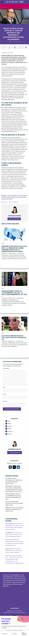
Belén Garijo (4, 202)
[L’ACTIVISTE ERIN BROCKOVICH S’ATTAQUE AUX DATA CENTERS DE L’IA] (14, 324)
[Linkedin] (18, 467)
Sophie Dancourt (12, 253)
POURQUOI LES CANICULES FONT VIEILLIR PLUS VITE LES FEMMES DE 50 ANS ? (13, 534)
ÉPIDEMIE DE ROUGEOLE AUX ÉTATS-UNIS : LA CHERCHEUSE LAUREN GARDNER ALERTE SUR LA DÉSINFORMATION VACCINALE (14, 249)
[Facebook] (10, 467)
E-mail (4, 394)
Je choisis (14, 633)
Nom (4, 387)
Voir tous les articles (14, 218)
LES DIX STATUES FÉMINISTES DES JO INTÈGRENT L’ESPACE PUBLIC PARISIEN (13, 550)
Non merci (4, 633)
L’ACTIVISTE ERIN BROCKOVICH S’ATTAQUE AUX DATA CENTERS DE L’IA (14, 337)
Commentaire (6, 368)
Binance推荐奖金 (9, 523)
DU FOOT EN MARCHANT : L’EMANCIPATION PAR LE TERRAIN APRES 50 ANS (14, 503)
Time (2, 151)
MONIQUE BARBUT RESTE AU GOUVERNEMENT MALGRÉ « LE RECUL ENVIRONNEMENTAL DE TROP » (14, 293)
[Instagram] (14, 467)
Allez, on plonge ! (24, 633)
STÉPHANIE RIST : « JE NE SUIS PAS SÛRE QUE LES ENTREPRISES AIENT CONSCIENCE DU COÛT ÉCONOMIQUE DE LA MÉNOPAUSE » (14, 559)
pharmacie (15, 202)
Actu (14, 26)
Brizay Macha (8, 539)
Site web (5, 401)
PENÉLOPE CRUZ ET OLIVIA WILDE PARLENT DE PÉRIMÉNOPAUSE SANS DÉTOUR (14, 509)
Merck (10, 202)
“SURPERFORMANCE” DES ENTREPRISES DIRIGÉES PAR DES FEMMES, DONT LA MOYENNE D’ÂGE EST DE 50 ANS (14, 197)
